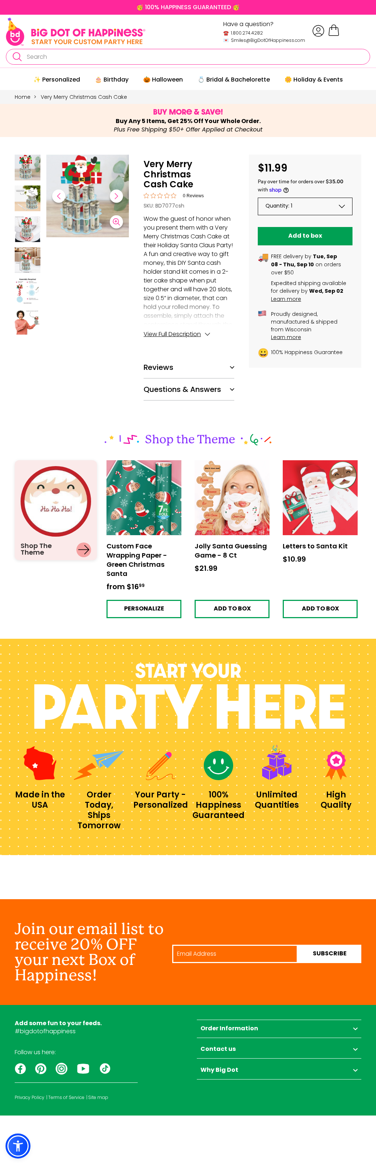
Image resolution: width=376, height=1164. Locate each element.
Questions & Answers (182, 389)
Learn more (286, 299)
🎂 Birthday (112, 79)
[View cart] (333, 34)
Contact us (218, 1049)
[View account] (318, 31)
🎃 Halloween (163, 79)
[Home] (75, 32)
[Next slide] (116, 196)
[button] (27, 169)
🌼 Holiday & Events (314, 79)
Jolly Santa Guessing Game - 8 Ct (224, 466)
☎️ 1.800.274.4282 (243, 33)
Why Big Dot (219, 1070)
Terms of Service (66, 1097)
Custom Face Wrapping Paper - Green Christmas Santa (141, 469)
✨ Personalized (56, 79)
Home (22, 97)
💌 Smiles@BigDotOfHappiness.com (264, 40)
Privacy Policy (29, 1097)
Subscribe (330, 954)
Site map (98, 1097)
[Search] (17, 57)
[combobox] (188, 57)
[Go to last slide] (58, 196)
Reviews (158, 367)
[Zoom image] (116, 221)
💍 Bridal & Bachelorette (234, 79)
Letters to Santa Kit (309, 463)
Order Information (229, 1029)
